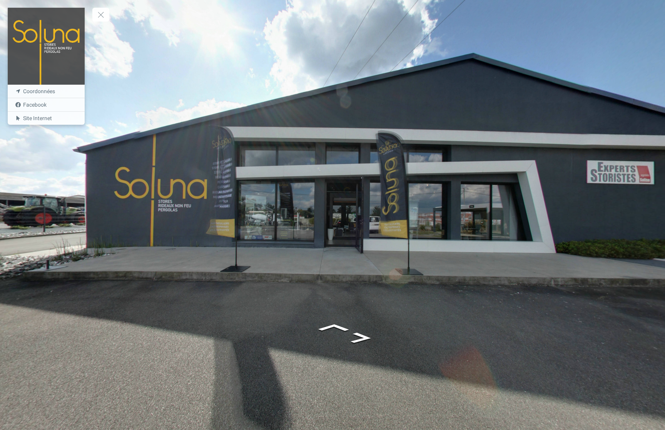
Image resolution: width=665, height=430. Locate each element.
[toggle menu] (100, 15)
